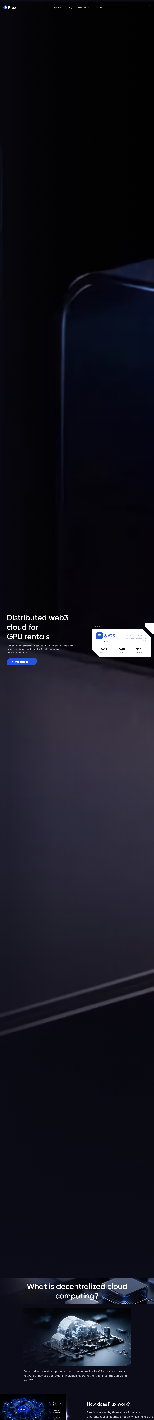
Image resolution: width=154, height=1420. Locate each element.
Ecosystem (56, 7)
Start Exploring (20, 661)
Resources (82, 7)
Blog (70, 7)
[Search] (148, 7)
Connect (99, 7)
